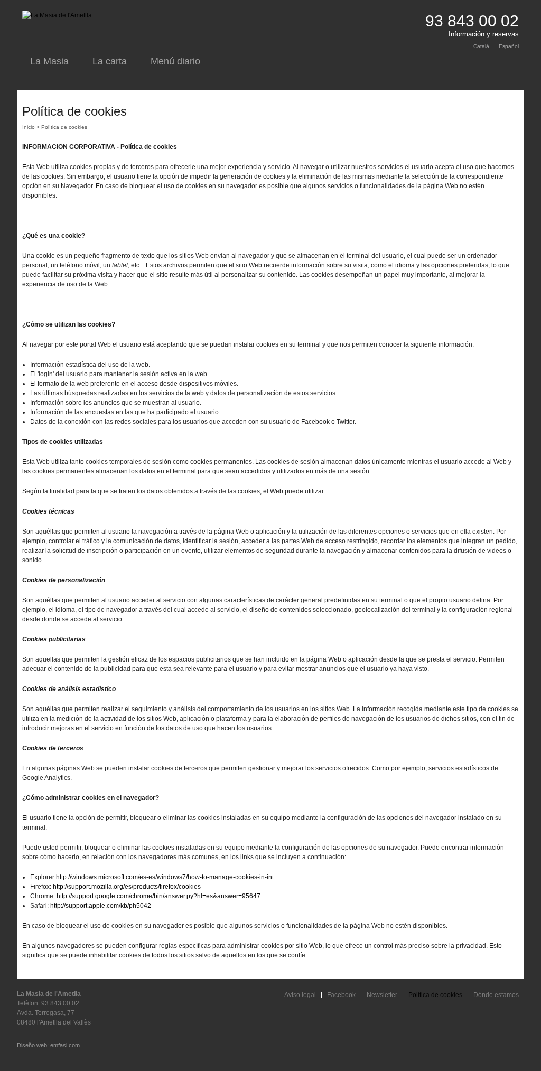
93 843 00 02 (472, 21)
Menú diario (175, 61)
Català (481, 46)
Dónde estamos (496, 995)
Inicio (28, 127)
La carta (109, 61)
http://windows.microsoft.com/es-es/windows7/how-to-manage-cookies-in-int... (167, 877)
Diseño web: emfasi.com (48, 1045)
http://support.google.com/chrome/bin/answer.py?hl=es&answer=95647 (158, 896)
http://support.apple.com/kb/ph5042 (100, 905)
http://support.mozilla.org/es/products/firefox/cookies (127, 886)
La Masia (49, 61)
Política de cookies (435, 995)
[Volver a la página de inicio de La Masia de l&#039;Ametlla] (57, 15)
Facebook (341, 995)
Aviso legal (300, 995)
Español (509, 46)
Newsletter (382, 995)
